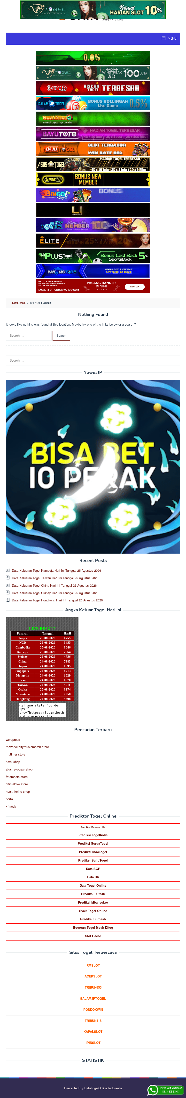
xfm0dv (11, 806)
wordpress (13, 739)
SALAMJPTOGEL (93, 998)
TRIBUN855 (93, 987)
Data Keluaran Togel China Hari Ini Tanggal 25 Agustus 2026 (54, 585)
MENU (172, 38)
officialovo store (17, 784)
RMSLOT (93, 965)
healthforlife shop (18, 791)
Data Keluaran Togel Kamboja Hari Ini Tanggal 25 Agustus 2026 (56, 570)
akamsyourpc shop (19, 769)
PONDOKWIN (93, 1009)
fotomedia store (17, 776)
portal (10, 799)
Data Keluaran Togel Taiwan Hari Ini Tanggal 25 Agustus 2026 (55, 578)
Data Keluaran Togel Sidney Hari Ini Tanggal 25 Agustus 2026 (55, 593)
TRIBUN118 (93, 1020)
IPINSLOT (93, 1042)
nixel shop (13, 761)
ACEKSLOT (93, 976)
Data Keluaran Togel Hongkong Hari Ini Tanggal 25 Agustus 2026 (57, 600)
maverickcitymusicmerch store (27, 746)
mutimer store (15, 754)
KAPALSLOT (93, 1031)
